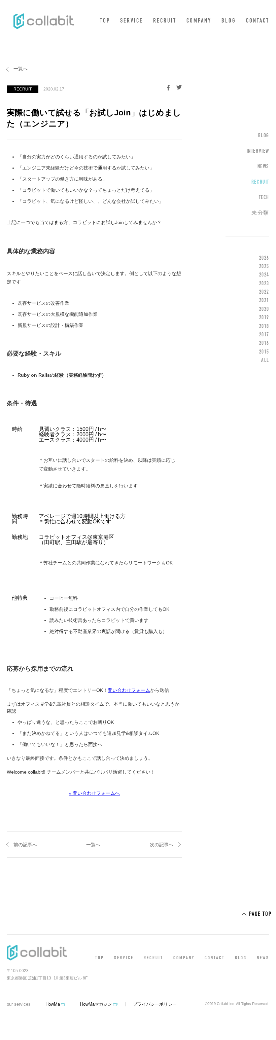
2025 (264, 266)
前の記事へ (25, 844)
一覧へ (20, 68)
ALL (265, 360)
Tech (264, 197)
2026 (264, 258)
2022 (264, 292)
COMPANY (198, 21)
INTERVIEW (258, 151)
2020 (264, 309)
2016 (264, 343)
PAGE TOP (260, 915)
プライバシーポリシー (155, 1004)
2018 (264, 326)
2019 (264, 318)
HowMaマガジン (96, 1004)
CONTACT (257, 21)
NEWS (263, 167)
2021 (264, 300)
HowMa (52, 1004)
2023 (264, 284)
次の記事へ (161, 844)
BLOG (228, 21)
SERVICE (131, 21)
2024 (264, 275)
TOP (105, 21)
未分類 (260, 213)
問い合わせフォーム (129, 690)
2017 (264, 335)
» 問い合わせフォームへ (94, 793)
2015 (264, 352)
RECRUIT (164, 21)
